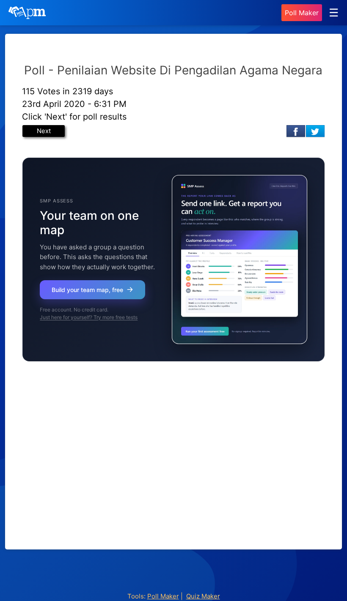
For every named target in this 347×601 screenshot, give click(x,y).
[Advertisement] (173, 464)
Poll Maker (302, 12)
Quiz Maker (203, 596)
